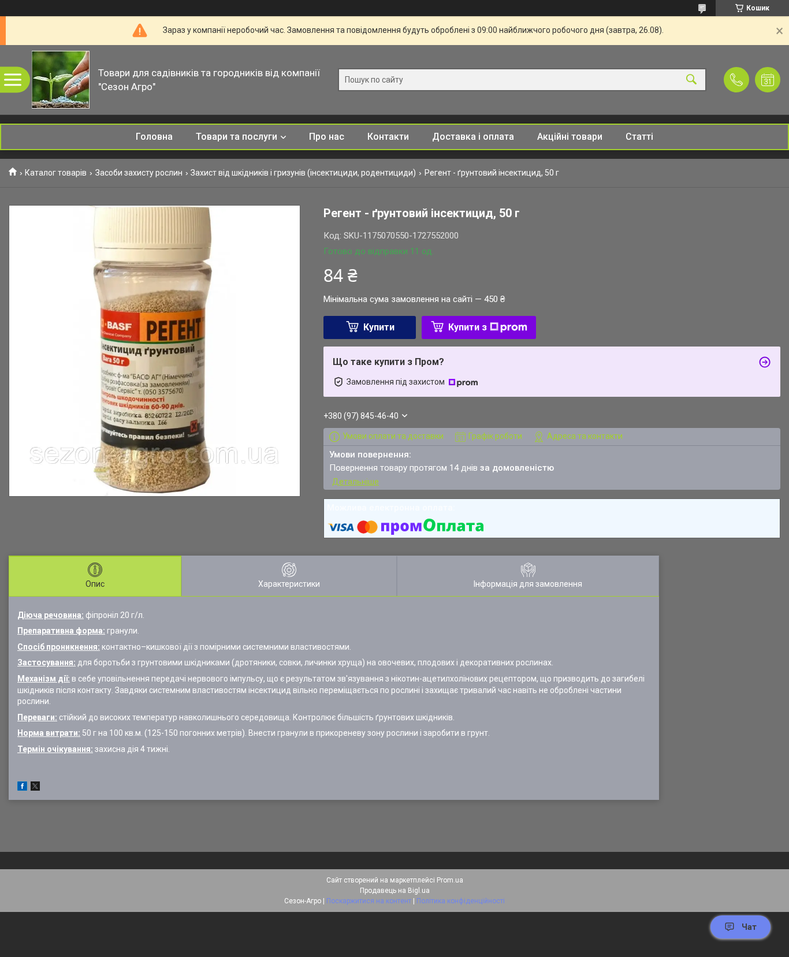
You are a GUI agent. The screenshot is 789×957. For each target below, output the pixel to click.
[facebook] (22, 787)
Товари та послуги (236, 136)
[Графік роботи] (767, 79)
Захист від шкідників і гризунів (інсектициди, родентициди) (303, 172)
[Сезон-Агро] (61, 80)
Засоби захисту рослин (139, 172)
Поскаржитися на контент (368, 901)
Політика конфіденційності (460, 901)
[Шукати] (691, 80)
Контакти (388, 136)
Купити (378, 327)
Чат (749, 927)
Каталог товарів (56, 172)
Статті (639, 136)
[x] (35, 787)
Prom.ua (450, 880)
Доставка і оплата (473, 136)
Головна (154, 136)
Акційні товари (569, 136)
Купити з (467, 327)
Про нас (326, 136)
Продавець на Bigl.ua (395, 891)
